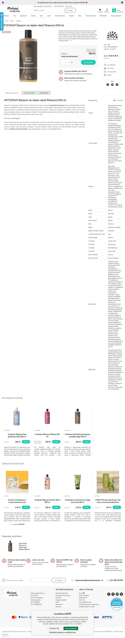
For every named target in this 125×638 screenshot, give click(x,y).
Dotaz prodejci (111, 71)
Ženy (41, 16)
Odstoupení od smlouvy (63, 595)
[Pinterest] (113, 594)
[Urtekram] (112, 40)
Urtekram (113, 49)
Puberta (71, 16)
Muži (79, 16)
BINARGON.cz (109, 631)
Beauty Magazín (116, 16)
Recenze (58, 606)
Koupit (26, 442)
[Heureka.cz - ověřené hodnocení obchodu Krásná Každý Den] (116, 610)
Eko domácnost (91, 16)
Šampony (18, 21)
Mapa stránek (118, 631)
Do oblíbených (111, 65)
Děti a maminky (60, 16)
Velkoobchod (83, 598)
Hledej (70, 10)
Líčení (49, 16)
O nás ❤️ (82, 593)
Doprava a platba (61, 600)
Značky (33, 16)
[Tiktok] (121, 594)
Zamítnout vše (54, 628)
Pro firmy (82, 600)
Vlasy (11, 21)
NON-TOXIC (103, 16)
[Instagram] (117, 594)
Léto (14, 16)
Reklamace (59, 604)
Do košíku (88, 62)
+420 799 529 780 (59, 6)
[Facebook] (108, 594)
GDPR (57, 602)
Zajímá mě (23, 16)
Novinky (6, 16)
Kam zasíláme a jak (85, 602)
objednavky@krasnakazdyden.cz (43, 6)
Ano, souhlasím (71, 628)
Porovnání (110, 68)
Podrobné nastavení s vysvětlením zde (62, 632)
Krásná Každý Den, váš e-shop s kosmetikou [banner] (13, 9)
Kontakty (58, 598)
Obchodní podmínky (62, 593)
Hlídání (109, 75)
